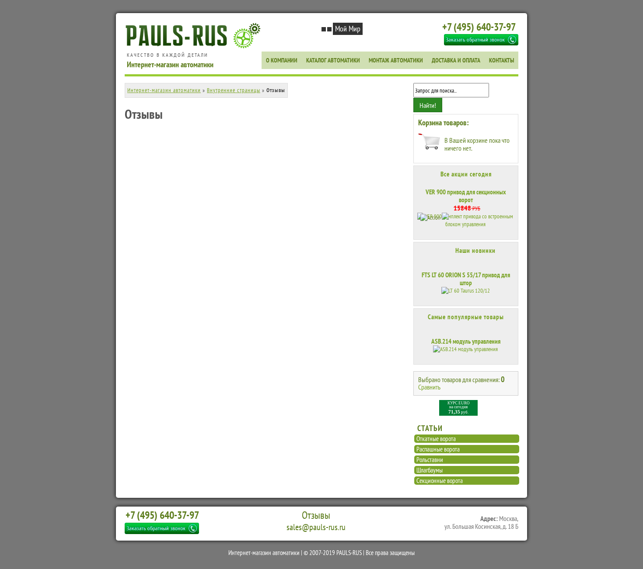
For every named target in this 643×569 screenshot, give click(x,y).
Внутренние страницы (233, 90)
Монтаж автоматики (396, 60)
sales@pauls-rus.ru (316, 527)
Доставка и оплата (456, 60)
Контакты (501, 60)
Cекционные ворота (439, 480)
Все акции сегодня (466, 174)
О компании (281, 60)
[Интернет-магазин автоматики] (195, 47)
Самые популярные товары (466, 317)
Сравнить (429, 387)
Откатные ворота (436, 439)
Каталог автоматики (333, 60)
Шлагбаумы (429, 470)
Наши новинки (475, 250)
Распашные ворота (438, 449)
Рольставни (429, 459)
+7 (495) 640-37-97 (479, 27)
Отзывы (316, 515)
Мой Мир (347, 29)
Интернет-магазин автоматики (164, 90)
